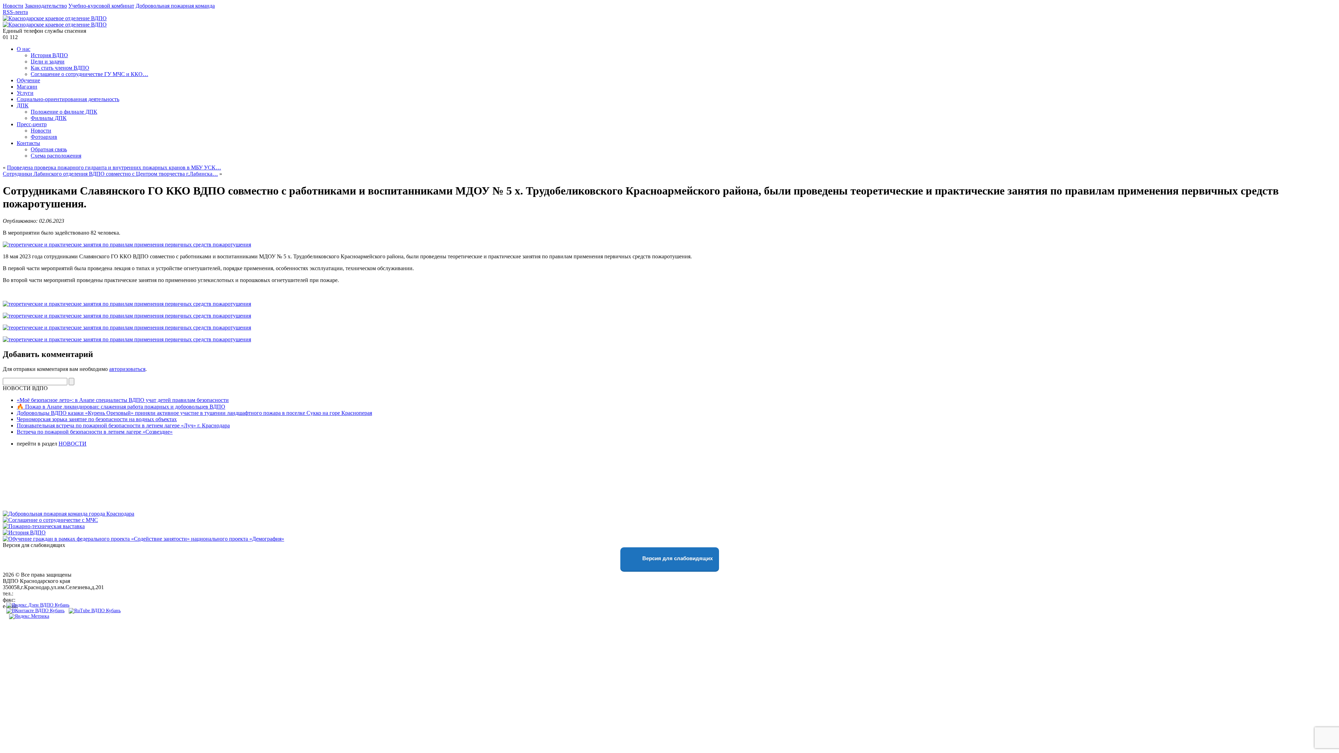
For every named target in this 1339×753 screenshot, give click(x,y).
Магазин (27, 87)
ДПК (23, 105)
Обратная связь (49, 149)
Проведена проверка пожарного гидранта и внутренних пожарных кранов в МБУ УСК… (114, 167)
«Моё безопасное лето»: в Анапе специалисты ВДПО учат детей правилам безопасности (123, 400)
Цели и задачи (48, 61)
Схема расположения (56, 156)
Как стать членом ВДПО (60, 68)
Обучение (28, 80)
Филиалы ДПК (49, 118)
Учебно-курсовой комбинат (101, 6)
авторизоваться (127, 369)
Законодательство (46, 6)
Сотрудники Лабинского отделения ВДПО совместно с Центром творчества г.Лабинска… (110, 174)
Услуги (25, 93)
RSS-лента (15, 12)
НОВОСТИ (72, 444)
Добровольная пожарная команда (175, 6)
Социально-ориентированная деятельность (68, 99)
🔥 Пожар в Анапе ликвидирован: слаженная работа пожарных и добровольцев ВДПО (121, 407)
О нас (23, 49)
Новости (13, 6)
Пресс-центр (32, 124)
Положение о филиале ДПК (64, 112)
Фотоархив (44, 137)
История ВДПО (49, 55)
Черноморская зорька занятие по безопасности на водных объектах (97, 419)
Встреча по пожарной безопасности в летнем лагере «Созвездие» (95, 432)
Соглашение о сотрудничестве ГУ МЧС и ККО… (89, 74)
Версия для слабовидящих (677, 558)
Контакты (28, 143)
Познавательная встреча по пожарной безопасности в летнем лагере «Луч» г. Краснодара (123, 425)
